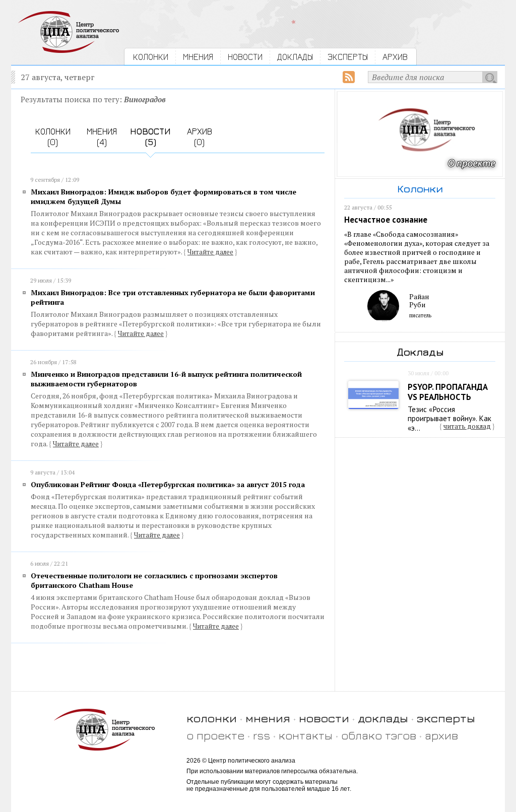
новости (324, 718)
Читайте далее (210, 251)
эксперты (446, 718)
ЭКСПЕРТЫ (348, 56)
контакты (306, 735)
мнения (267, 718)
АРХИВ (395, 56)
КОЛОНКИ (150, 56)
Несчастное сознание (385, 220)
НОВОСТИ (245, 56)
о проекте (215, 735)
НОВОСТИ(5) (150, 136)
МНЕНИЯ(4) (102, 136)
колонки (211, 718)
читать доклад (467, 426)
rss (261, 735)
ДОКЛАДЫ (295, 56)
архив (441, 735)
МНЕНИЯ (198, 56)
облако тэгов (378, 735)
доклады (383, 718)
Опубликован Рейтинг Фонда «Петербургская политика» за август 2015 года (168, 484)
